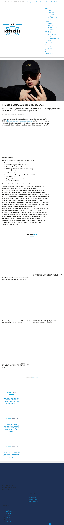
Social (50, 48)
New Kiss (50, 23)
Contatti (50, 20)
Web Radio (51, 29)
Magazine (48, 31)
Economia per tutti (53, 38)
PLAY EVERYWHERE (20, 1)
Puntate (50, 16)
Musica (47, 21)
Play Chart (51, 25)
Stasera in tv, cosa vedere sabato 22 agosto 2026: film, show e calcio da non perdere (16, 321)
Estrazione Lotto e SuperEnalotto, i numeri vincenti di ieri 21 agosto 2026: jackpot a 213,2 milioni (47, 275)
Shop (46, 52)
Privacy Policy (33, 499)
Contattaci (32, 497)
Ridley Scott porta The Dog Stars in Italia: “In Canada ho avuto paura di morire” (45, 321)
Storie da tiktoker (53, 35)
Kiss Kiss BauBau (50, 50)
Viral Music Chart (53, 27)
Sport (49, 37)
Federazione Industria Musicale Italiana (19, 121)
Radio (46, 8)
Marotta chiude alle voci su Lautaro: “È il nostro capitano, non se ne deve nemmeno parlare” (15, 278)
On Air (50, 10)
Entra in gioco (49, 53)
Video (46, 44)
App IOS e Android (53, 18)
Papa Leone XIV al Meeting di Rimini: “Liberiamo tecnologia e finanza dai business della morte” (15, 364)
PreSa (49, 40)
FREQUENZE (8, 1)
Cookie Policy (33, 501)
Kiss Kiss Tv (48, 42)
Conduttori (51, 12)
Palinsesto (51, 14)
